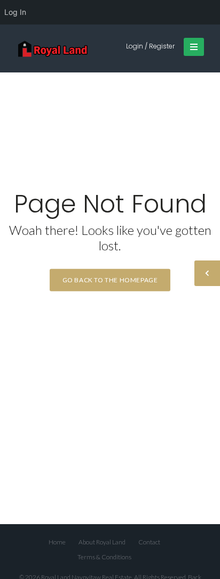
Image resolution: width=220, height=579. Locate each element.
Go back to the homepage (110, 280)
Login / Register (150, 46)
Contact (149, 542)
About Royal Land (101, 542)
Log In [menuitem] (15, 12)
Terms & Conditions (104, 557)
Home (57, 542)
